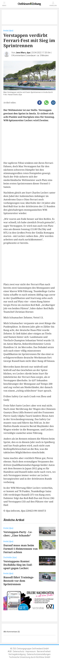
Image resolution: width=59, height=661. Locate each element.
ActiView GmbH (43, 657)
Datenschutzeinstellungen (39, 654)
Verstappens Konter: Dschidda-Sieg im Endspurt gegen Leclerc (18, 565)
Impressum (31, 651)
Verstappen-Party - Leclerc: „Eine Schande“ (17, 533)
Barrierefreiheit (44, 651)
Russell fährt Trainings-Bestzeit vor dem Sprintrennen (18, 581)
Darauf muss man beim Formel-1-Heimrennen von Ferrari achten (20, 549)
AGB (10, 651)
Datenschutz (18, 651)
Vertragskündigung (17, 654)
